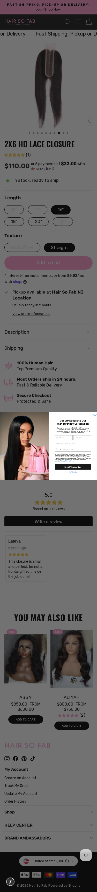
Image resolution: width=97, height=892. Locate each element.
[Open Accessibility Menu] (10, 881)
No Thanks (73, 472)
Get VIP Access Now (72, 467)
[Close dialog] (95, 414)
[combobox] (58, 449)
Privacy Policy (64, 461)
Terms (71, 461)
